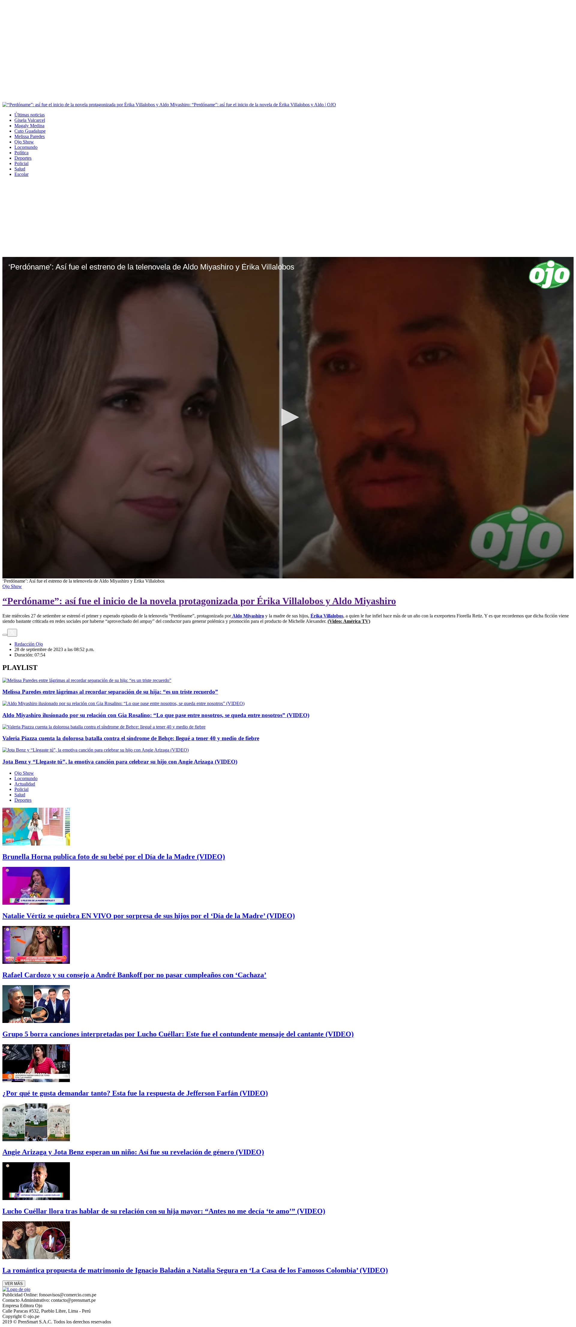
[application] (288, 417)
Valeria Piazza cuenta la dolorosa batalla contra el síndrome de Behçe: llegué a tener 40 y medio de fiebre (130, 738)
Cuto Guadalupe (30, 131)
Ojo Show (24, 141)
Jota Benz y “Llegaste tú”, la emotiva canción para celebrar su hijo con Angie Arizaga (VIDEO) (119, 762)
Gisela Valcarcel (29, 120)
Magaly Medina (29, 125)
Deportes (23, 158)
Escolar (21, 174)
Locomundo (26, 147)
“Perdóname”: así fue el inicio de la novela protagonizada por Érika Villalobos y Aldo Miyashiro (199, 601)
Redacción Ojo (28, 644)
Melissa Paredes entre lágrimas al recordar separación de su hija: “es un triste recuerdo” (110, 692)
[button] (288, 417)
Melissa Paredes (29, 136)
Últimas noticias (29, 114)
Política (21, 152)
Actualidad (24, 783)
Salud (19, 168)
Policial (21, 163)
